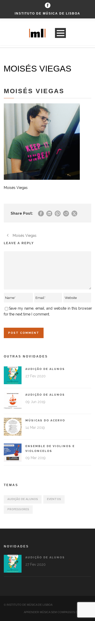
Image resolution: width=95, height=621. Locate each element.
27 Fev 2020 (35, 376)
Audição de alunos (45, 369)
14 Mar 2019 (35, 427)
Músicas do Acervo (45, 420)
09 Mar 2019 (35, 458)
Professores (18, 509)
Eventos (54, 499)
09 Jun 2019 (35, 402)
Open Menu (60, 33)
